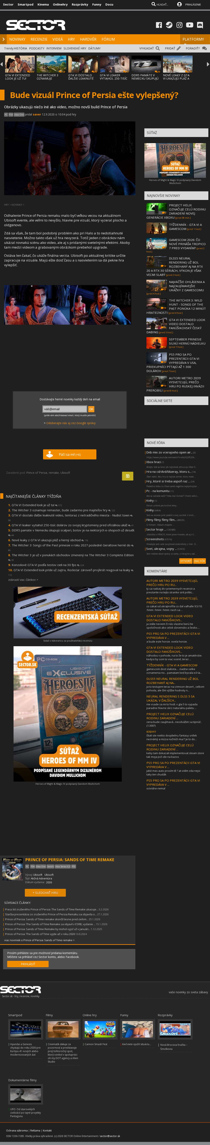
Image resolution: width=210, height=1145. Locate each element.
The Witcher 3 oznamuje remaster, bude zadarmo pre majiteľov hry (63, 510)
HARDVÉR (88, 39)
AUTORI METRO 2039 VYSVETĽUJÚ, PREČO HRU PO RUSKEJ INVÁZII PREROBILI (175, 384)
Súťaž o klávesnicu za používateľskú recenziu (67, 640)
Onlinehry (60, 4)
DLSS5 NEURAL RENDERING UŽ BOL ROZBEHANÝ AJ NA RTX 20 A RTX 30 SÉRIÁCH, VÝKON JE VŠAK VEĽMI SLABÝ (174, 266)
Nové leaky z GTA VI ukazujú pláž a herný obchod (50, 540)
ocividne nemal (155, 788)
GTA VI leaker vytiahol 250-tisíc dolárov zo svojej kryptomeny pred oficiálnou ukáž (73, 525)
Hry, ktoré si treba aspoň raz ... (168, 481)
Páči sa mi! (70, 454)
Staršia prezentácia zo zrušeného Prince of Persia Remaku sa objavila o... (51, 914)
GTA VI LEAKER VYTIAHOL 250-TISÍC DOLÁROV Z (113, 78)
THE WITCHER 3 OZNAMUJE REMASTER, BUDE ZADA (49, 80)
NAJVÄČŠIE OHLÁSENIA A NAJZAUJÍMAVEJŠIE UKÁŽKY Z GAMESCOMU (187, 286)
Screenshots (155, 539)
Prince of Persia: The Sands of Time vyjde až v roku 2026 (40, 934)
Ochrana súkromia (17, 1130)
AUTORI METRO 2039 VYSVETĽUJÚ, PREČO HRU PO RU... (172, 583)
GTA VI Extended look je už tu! (37, 505)
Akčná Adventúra (41, 878)
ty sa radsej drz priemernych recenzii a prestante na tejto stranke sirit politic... (170, 590)
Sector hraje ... (156, 529)
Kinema (43, 4)
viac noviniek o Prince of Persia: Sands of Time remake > (39, 940)
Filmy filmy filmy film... (161, 520)
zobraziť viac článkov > (23, 580)
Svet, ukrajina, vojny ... (161, 549)
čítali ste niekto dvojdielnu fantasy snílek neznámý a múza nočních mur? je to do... (171, 737)
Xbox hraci (153, 462)
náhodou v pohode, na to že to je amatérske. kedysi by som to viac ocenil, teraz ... (174, 657)
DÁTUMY (94, 48)
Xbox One (19, 114)
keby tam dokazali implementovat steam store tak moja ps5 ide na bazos (175, 755)
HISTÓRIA (20, 48)
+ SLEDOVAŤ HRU (45, 892)
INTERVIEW (54, 48)
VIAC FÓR (199, 561)
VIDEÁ (57, 39)
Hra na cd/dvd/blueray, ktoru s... (168, 471)
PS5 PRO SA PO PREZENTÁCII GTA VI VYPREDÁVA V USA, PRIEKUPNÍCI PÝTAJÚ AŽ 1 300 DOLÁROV (172, 362)
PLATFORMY (193, 39)
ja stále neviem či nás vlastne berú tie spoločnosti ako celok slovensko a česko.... (173, 625)
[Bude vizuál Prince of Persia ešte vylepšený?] (67, 305)
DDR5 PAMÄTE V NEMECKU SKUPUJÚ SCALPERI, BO (145, 78)
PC (6, 114)
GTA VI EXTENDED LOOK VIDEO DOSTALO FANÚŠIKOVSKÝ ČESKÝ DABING (175, 326)
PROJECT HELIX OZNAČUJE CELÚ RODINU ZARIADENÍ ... (170, 716)
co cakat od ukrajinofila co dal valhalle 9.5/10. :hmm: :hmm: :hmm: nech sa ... (174, 608)
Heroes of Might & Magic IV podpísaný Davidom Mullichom (67, 783)
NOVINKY (17, 39)
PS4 (11, 114)
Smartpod (25, 4)
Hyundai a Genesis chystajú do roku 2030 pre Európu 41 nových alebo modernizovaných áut (25, 1049)
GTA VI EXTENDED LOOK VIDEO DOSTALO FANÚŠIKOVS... (169, 618)
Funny (96, 4)
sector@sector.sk (110, 1136)
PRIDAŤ (170, 48)
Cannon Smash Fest (96, 1044)
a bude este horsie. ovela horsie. (166, 641)
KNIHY (151, 731)
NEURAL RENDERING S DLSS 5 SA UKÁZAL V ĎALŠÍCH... (170, 698)
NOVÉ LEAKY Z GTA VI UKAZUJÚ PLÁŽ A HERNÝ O (176, 78)
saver (37, 114)
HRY (71, 39)
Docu (109, 4)
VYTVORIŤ (186, 561)
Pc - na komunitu (157, 491)
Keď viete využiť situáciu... (136, 1044)
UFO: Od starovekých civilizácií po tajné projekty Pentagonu (25, 1112)
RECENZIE (39, 39)
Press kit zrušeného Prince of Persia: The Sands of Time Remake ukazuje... (51, 909)
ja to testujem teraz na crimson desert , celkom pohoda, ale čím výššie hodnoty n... (175, 688)
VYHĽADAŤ (146, 48)
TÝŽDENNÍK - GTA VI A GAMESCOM (185, 227)
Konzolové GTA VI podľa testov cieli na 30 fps (48, 565)
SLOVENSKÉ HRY (75, 48)
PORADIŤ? (193, 48)
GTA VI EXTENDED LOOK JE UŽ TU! (17, 76)
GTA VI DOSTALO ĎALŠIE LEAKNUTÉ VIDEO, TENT (81, 78)
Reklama (35, 1130)
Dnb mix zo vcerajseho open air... (169, 452)
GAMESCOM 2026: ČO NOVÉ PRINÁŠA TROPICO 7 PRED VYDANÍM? (187, 244)
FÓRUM (108, 39)
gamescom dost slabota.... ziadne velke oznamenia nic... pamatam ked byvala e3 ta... (174, 671)
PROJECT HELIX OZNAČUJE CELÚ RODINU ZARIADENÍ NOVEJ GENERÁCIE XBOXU (176, 211)
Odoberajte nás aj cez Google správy (71, 423)
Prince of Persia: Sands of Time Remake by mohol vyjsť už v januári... (47, 929)
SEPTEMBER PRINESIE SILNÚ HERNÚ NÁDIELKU (187, 341)
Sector (8, 4)
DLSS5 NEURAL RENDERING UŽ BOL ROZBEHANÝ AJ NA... (172, 681)
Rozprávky (80, 4)
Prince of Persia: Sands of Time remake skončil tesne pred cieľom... (46, 919)
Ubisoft (65, 473)
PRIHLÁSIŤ (28, 964)
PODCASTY (36, 48)
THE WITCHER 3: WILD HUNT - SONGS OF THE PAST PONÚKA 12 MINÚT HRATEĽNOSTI (176, 306)
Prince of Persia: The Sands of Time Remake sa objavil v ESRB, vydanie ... (50, 924)
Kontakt (47, 1130)
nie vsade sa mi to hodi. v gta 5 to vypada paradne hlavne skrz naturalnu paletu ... (171, 706)
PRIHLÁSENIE (193, 4)
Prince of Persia (36, 473)
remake (54, 473)
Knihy (150, 500)
